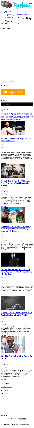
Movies (9, 17)
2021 (15, 116)
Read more (3, 163)
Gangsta (10, 117)
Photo (24, 18)
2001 (28, 113)
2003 (2, 114)
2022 (18, 116)
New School (26, 117)
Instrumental (10, 15)
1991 (2, 113)
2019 (10, 116)
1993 (7, 113)
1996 (15, 113)
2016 (2, 116)
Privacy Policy (15, 21)
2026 (28, 116)
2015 (31, 114)
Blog (21, 17)
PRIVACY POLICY (13, 418)
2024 (23, 116)
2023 (20, 116)
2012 (23, 114)
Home (5, 11)
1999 (23, 113)
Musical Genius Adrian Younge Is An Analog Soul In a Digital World (16, 314)
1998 (20, 113)
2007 (10, 114)
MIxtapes (13, 14)
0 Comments (4, 150)
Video (12, 17)
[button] (30, 2)
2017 (4, 116)
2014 (28, 114)
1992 (4, 113)
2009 (15, 114)
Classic (2, 117)
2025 (25, 116)
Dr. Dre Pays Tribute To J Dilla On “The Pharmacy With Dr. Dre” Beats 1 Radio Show (16, 272)
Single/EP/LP (26, 14)
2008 (12, 114)
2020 (12, 116)
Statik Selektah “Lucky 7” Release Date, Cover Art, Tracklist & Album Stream (16, 183)
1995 (12, 113)
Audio (5, 13)
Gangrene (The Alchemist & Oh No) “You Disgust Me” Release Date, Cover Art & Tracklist (16, 228)
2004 (4, 114)
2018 (7, 116)
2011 (20, 114)
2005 (7, 114)
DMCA (9, 21)
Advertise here (11, 81)
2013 (25, 114)
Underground (16, 119)
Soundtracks (19, 14)
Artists (9, 11)
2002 (31, 113)
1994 (10, 113)
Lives (18, 18)
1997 (18, 113)
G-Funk (6, 117)
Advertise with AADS (6, 387)
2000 (25, 113)
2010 (18, 114)
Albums (9, 14)
